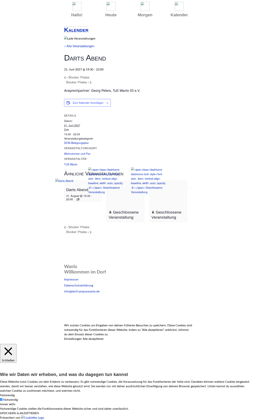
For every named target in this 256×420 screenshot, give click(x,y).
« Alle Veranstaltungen (79, 46)
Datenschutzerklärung (78, 285)
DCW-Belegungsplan (76, 143)
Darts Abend (77, 190)
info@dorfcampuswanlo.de (82, 291)
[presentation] (73, 183)
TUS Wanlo (70, 164)
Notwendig (10, 399)
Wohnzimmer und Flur (77, 153)
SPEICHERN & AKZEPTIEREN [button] (19, 413)
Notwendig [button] (7, 395)
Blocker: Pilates (77, 77)
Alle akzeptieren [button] (93, 338)
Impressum (71, 279)
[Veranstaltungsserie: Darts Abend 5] (78, 199)
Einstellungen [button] (73, 338)
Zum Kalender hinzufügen (88, 103)
